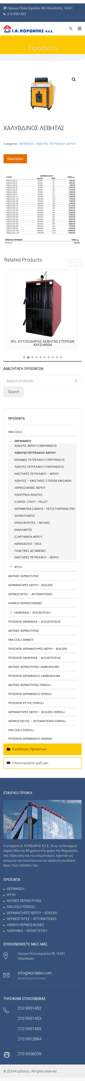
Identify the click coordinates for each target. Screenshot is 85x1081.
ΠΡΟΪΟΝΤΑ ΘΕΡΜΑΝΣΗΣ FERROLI (30, 697)
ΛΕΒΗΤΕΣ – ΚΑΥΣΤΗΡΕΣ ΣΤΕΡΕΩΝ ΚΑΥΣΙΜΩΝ (43, 484)
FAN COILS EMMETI (20, 643)
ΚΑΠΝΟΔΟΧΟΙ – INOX (28, 547)
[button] (24, 361)
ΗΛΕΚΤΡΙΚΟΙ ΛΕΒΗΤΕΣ (29, 498)
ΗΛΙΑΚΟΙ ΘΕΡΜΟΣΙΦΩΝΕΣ (25, 606)
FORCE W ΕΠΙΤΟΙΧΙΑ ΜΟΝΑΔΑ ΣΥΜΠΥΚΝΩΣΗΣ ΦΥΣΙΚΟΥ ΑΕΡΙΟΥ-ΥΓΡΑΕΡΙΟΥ (42, 344)
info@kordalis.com (35, 976)
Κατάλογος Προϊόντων (29, 753)
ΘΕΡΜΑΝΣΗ (26, 143)
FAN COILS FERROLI (21, 733)
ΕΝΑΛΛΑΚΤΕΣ (23, 533)
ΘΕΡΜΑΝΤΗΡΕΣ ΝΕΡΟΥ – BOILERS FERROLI (36, 715)
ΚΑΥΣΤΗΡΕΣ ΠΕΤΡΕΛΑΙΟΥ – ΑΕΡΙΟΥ (37, 477)
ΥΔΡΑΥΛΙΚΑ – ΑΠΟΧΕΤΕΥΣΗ (32, 616)
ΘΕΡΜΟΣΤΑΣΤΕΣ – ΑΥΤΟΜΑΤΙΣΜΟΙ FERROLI (37, 724)
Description (15, 159)
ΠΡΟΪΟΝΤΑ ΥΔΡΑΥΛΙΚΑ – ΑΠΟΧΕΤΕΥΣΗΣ (34, 625)
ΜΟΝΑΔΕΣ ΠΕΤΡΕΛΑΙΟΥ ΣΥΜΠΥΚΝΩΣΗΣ (40, 463)
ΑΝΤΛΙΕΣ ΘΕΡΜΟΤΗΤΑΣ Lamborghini (33, 670)
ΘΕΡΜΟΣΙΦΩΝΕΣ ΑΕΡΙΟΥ (30, 491)
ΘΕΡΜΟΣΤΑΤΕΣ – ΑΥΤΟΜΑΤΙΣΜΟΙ (30, 597)
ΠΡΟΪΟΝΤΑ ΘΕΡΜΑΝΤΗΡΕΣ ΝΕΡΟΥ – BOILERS (37, 652)
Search (13, 395)
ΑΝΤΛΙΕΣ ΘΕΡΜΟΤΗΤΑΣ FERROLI (29, 688)
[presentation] (71, 263)
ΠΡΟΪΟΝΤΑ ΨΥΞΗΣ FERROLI (26, 706)
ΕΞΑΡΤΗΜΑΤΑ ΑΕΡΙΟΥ (28, 540)
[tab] (15, 159)
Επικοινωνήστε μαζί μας (30, 766)
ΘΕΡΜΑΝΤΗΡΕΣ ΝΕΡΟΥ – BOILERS (30, 588)
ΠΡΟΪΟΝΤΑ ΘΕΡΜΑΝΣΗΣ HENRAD (30, 742)
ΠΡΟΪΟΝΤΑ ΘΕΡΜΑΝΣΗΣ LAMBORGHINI (34, 679)
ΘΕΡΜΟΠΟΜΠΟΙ (25, 519)
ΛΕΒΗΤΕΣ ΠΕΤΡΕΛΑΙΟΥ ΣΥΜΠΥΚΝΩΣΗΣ (39, 470)
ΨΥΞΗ (18, 570)
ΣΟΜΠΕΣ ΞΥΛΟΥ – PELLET (31, 505)
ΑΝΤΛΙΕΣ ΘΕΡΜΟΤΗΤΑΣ (23, 579)
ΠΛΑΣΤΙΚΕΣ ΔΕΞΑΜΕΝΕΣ (30, 554)
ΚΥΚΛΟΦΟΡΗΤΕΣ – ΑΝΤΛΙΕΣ (32, 526)
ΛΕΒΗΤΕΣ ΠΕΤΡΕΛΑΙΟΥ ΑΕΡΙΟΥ (56, 143)
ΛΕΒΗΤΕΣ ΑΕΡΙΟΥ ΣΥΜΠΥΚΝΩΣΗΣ (36, 449)
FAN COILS (15, 435)
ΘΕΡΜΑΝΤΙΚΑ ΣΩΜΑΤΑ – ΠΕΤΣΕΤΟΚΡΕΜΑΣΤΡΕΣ (45, 512)
